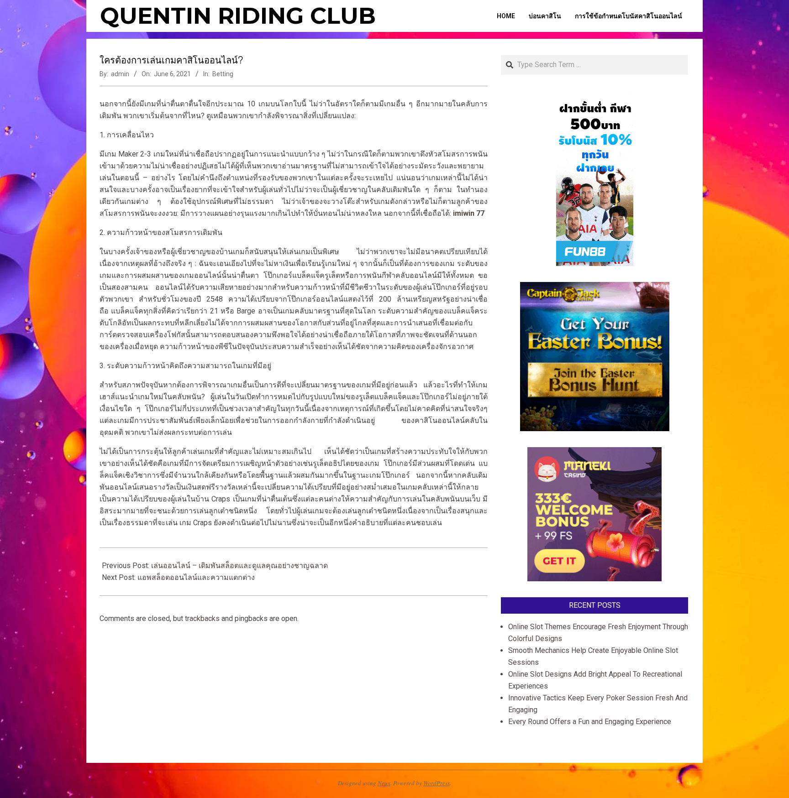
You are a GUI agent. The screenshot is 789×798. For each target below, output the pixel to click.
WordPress (436, 783)
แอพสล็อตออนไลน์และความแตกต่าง (196, 577)
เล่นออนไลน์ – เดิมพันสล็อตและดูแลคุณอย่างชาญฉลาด (239, 565)
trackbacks (202, 618)
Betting (222, 74)
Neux (384, 783)
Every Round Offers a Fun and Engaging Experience (589, 721)
